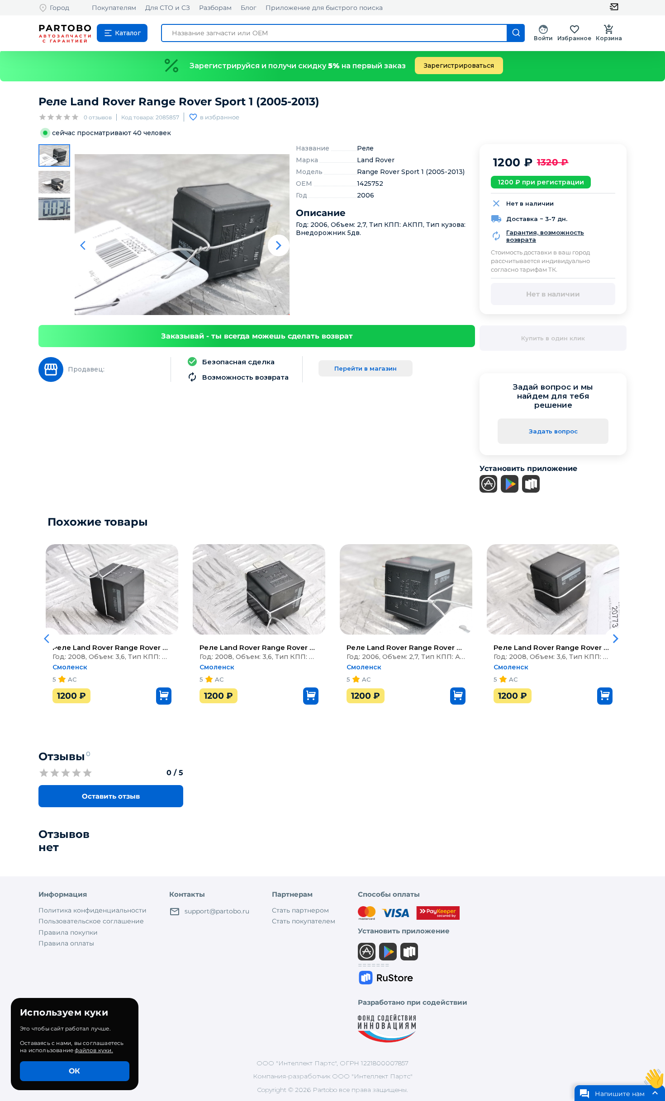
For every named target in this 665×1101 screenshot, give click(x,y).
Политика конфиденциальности (92, 910)
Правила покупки (68, 932)
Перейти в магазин (365, 368)
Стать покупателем (303, 921)
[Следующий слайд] (279, 245)
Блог (248, 8)
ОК (74, 1071)
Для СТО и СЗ (167, 8)
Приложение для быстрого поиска (324, 8)
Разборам (215, 8)
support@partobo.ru (217, 911)
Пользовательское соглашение (91, 921)
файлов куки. (94, 1050)
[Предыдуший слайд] (85, 245)
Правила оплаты (66, 943)
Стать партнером (300, 910)
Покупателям (114, 8)
